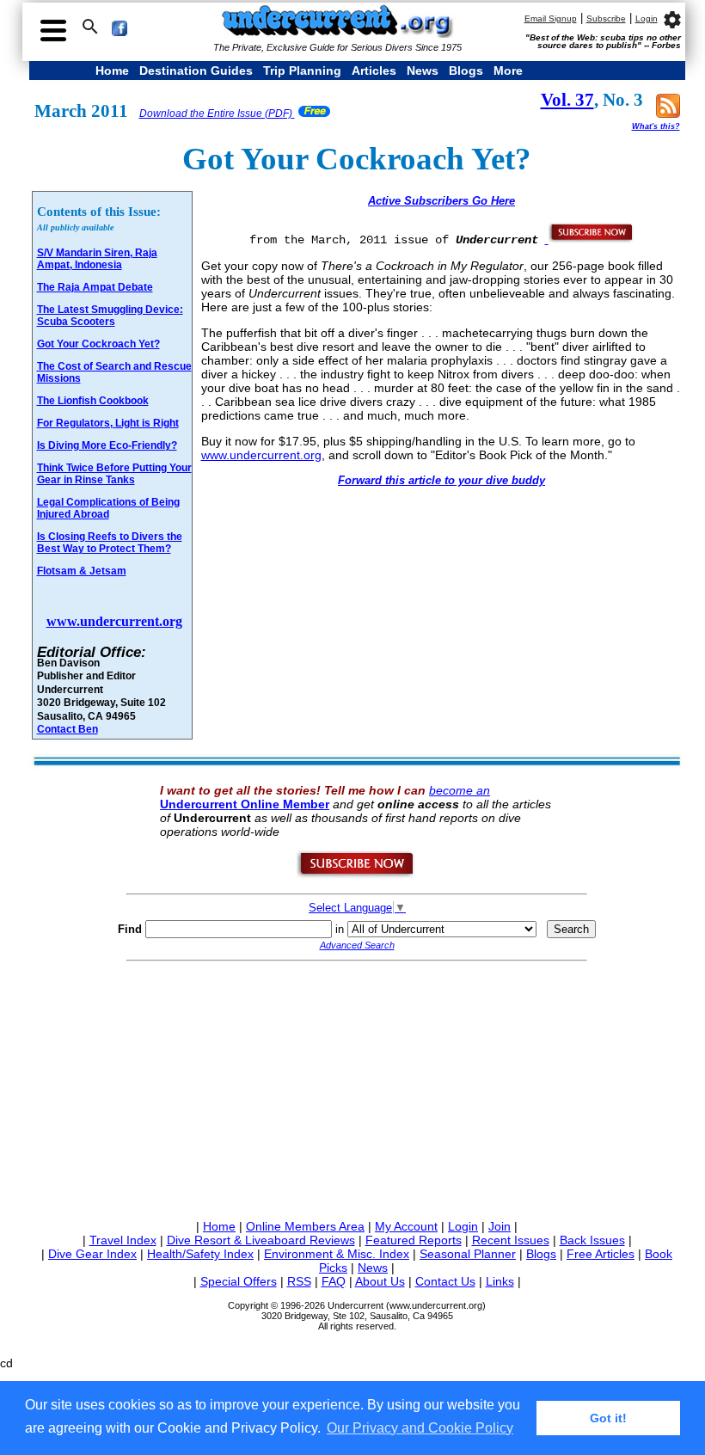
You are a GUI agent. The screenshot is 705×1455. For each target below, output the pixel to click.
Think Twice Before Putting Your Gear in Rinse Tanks (114, 474)
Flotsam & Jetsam (81, 571)
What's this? (656, 126)
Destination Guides (196, 70)
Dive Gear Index (92, 1254)
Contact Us (445, 1281)
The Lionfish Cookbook (93, 401)
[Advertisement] (357, 1087)
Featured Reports (413, 1240)
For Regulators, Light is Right (108, 423)
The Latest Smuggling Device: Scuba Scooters (110, 316)
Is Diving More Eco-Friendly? (107, 445)
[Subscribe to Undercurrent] (356, 874)
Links (500, 1281)
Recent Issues (510, 1240)
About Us (380, 1281)
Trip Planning (302, 70)
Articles (374, 70)
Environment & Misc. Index (336, 1254)
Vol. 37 (567, 99)
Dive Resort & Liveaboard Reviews (261, 1240)
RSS (299, 1281)
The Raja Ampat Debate (95, 287)
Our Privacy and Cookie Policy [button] (420, 1428)
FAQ (334, 1281)
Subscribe (606, 18)
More (508, 70)
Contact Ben (67, 728)
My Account (406, 1226)
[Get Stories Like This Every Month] (589, 239)
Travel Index (122, 1240)
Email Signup (550, 18)
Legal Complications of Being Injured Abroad (108, 508)
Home (112, 70)
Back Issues (592, 1240)
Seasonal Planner (468, 1254)
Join (499, 1226)
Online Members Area (305, 1226)
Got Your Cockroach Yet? (98, 344)
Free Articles (600, 1254)
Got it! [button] (608, 1418)
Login (646, 18)
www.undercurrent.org (114, 621)
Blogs (466, 70)
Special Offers (238, 1281)
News (422, 70)
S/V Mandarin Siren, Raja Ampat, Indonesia (97, 259)
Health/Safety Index (200, 1254)
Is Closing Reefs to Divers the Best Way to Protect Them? (109, 543)
